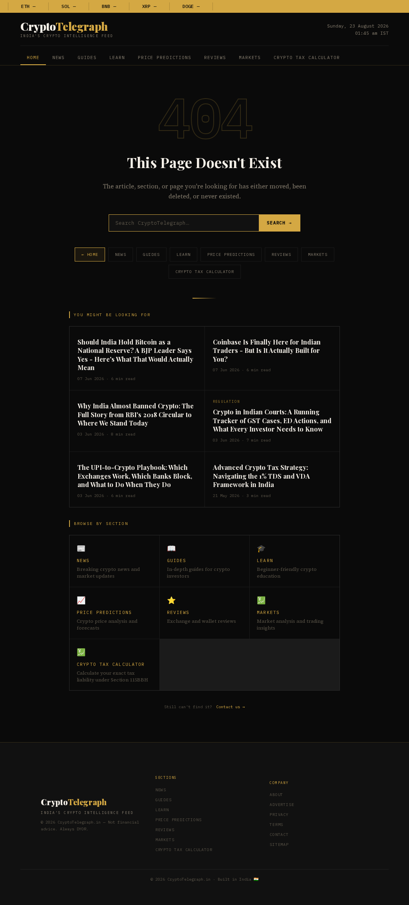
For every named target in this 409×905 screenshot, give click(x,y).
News (58, 57)
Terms (276, 824)
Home (33, 57)
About (276, 794)
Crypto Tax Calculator (307, 57)
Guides (86, 57)
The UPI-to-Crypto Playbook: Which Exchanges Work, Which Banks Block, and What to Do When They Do (134, 476)
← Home (89, 254)
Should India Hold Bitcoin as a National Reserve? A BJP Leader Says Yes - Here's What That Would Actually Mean (135, 355)
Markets (250, 57)
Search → (279, 223)
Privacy (279, 814)
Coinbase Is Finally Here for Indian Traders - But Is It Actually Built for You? (267, 350)
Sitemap (279, 844)
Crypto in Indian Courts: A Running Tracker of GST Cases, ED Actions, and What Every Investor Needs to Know (272, 420)
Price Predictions (164, 57)
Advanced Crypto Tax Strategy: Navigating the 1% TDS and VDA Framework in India (261, 476)
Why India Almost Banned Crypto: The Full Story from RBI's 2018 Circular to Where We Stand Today (135, 414)
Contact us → (230, 706)
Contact (279, 834)
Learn (117, 57)
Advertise (282, 804)
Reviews (215, 57)
